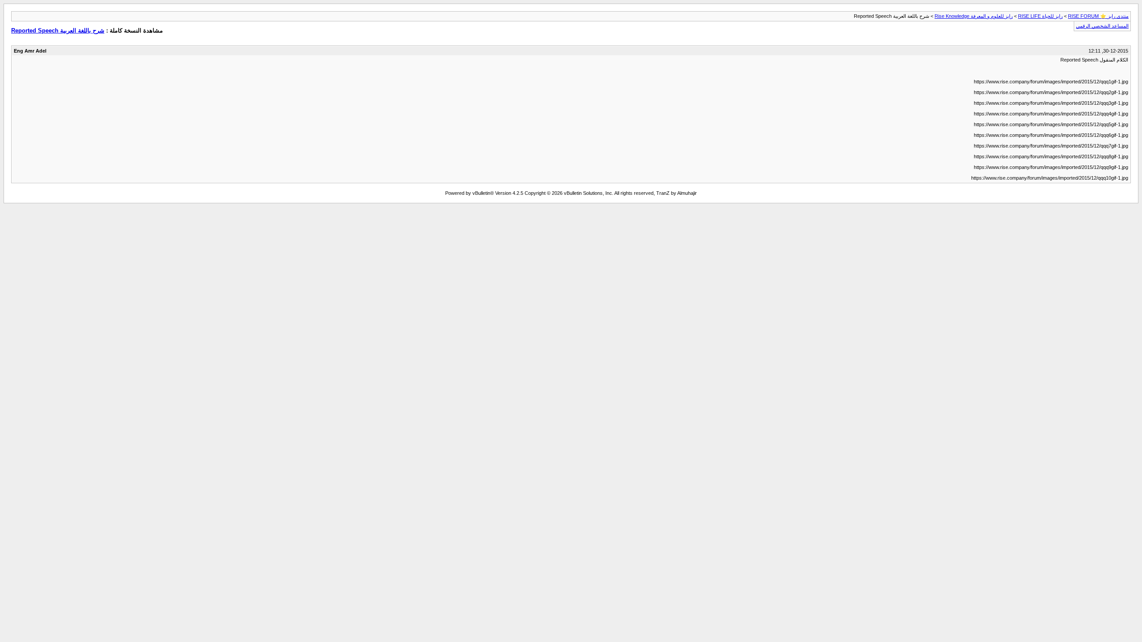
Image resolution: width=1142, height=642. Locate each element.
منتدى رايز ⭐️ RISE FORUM (1098, 16)
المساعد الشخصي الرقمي (1102, 26)
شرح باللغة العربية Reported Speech (57, 30)
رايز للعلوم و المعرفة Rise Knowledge (974, 16)
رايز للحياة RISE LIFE (1040, 16)
